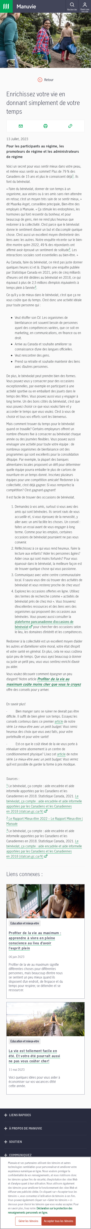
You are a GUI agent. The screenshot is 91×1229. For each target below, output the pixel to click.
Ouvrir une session (84, 10)
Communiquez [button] (20, 1155)
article (59, 721)
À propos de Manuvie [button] (25, 1128)
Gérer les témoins (28, 1221)
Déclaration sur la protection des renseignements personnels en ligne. (40, 1210)
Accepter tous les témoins (58, 1221)
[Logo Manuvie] (26, 6)
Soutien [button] (15, 1142)
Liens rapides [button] (20, 1115)
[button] (72, 6)
